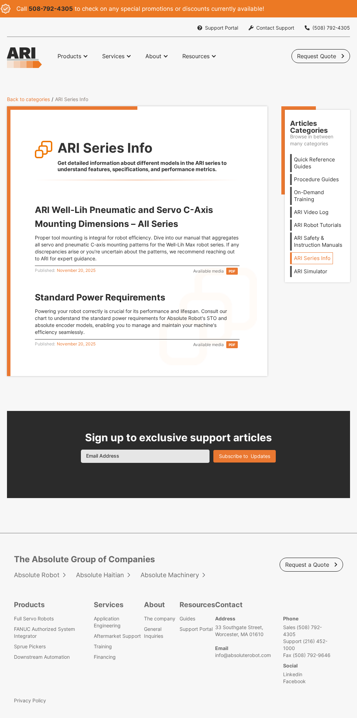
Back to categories (28, 99)
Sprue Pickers (30, 646)
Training (103, 646)
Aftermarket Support (117, 636)
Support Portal (196, 629)
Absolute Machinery (169, 575)
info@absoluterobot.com (243, 655)
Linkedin (292, 674)
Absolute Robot (37, 575)
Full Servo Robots (34, 618)
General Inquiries (153, 632)
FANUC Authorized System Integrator (44, 632)
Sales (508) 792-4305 (302, 630)
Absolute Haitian (100, 575)
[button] (73, 56)
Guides (187, 618)
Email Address (102, 456)
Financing (105, 657)
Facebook (294, 681)
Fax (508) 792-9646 (307, 655)
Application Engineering (107, 622)
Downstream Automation (42, 657)
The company (159, 618)
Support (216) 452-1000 (305, 644)
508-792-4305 (51, 8)
